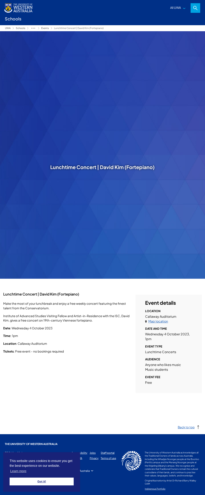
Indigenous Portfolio (155, 488)
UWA (8, 28)
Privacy (94, 458)
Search (195, 8)
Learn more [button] (18, 471)
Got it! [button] (41, 481)
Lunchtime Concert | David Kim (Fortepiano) (79, 28)
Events (45, 28)
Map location (158, 321)
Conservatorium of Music (33, 28)
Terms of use (108, 458)
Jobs (93, 452)
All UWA (175, 7)
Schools (20, 28)
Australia (84, 470)
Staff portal (108, 452)
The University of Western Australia (31, 444)
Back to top (186, 427)
